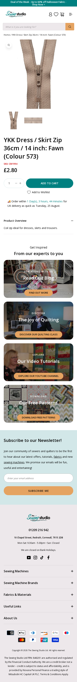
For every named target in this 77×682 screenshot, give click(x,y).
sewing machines (14, 462)
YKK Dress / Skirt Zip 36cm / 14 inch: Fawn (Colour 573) (39, 34)
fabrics (58, 456)
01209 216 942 (39, 530)
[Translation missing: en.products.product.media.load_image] (13, 120)
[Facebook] (48, 558)
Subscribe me (38, 491)
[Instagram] (35, 558)
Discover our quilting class (39, 334)
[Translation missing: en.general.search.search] (69, 26)
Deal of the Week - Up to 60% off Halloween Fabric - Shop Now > (38, 3)
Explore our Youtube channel (39, 376)
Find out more (38, 292)
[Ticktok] (42, 558)
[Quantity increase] (20, 183)
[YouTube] (29, 558)
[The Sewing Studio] (16, 18)
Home (7, 34)
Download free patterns (38, 417)
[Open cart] (62, 14)
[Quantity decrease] (16, 183)
